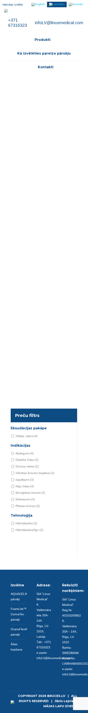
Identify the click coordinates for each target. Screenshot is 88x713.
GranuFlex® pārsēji (19, 631)
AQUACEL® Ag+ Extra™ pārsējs (44, 240)
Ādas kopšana (16, 646)
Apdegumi (25, 453)
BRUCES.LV (56, 696)
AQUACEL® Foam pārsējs (44, 322)
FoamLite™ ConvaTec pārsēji (18, 614)
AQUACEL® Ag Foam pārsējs (44, 405)
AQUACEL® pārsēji (19, 596)
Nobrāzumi (25, 499)
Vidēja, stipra (27, 436)
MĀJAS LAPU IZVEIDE (60, 706)
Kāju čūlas (25, 486)
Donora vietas (27, 466)
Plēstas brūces (28, 506)
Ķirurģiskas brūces (30, 492)
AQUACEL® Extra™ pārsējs (44, 158)
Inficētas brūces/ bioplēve (35, 473)
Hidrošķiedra (26, 523)
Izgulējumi (25, 479)
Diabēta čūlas (27, 459)
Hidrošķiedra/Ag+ (29, 530)
